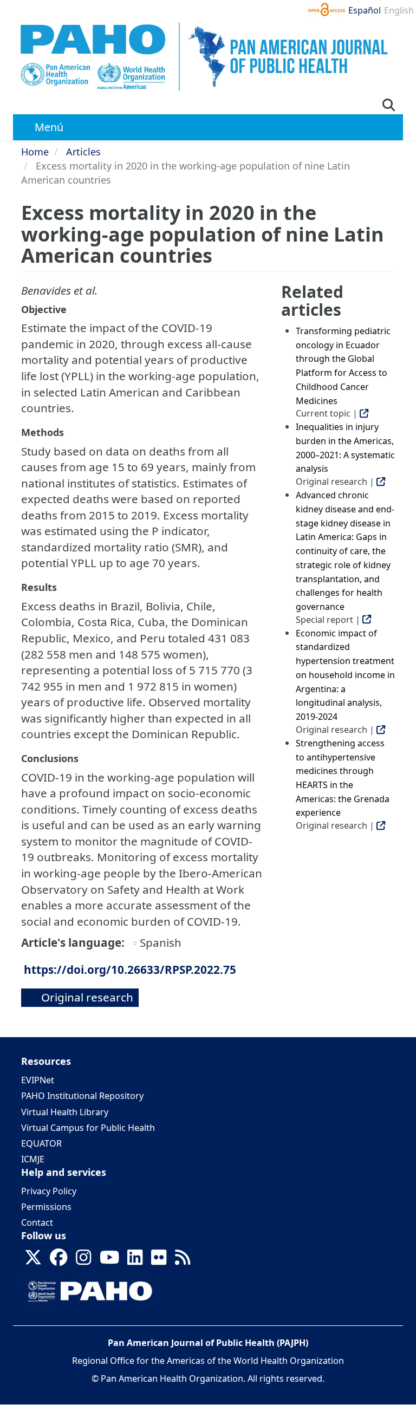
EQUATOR (41, 1143)
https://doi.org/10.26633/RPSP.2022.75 (130, 969)
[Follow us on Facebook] (58, 1261)
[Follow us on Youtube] (109, 1261)
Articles (83, 151)
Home (35, 151)
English (399, 10)
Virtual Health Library (64, 1112)
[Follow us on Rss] (182, 1261)
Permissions (46, 1207)
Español (364, 10)
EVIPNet (37, 1080)
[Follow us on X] (33, 1261)
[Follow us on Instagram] (83, 1261)
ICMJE (32, 1159)
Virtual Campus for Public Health (88, 1128)
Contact (37, 1222)
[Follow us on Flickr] (158, 1261)
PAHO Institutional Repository (82, 1096)
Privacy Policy (48, 1191)
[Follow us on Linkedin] (134, 1261)
